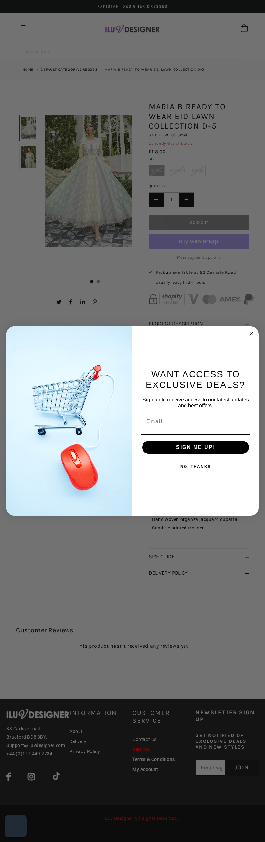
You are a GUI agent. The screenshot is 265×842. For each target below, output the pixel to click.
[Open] (16, 826)
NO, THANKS (195, 466)
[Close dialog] (251, 333)
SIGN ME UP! (195, 447)
